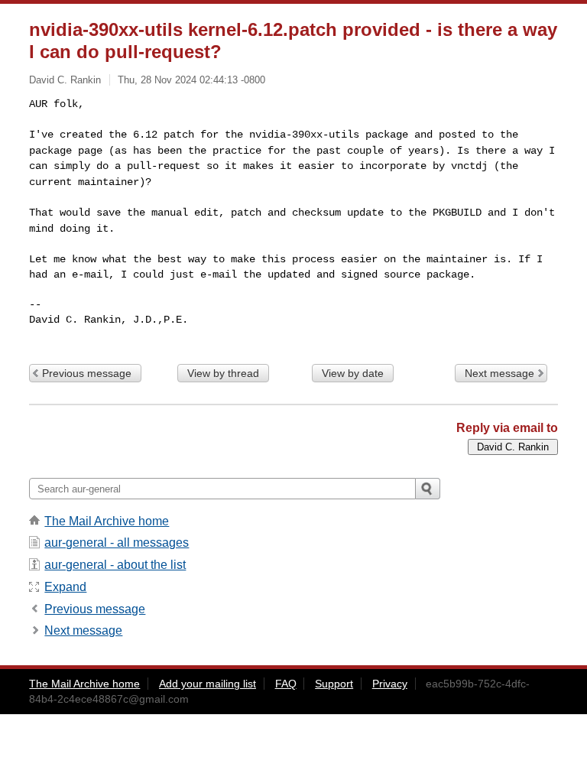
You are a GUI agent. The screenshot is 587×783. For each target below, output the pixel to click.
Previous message (86, 373)
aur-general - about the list (115, 564)
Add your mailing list (207, 683)
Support (334, 683)
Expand (65, 586)
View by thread (223, 373)
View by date (353, 373)
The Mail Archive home (106, 521)
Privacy (389, 683)
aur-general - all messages (116, 542)
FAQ (286, 683)
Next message (499, 373)
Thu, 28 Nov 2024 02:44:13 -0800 (191, 80)
